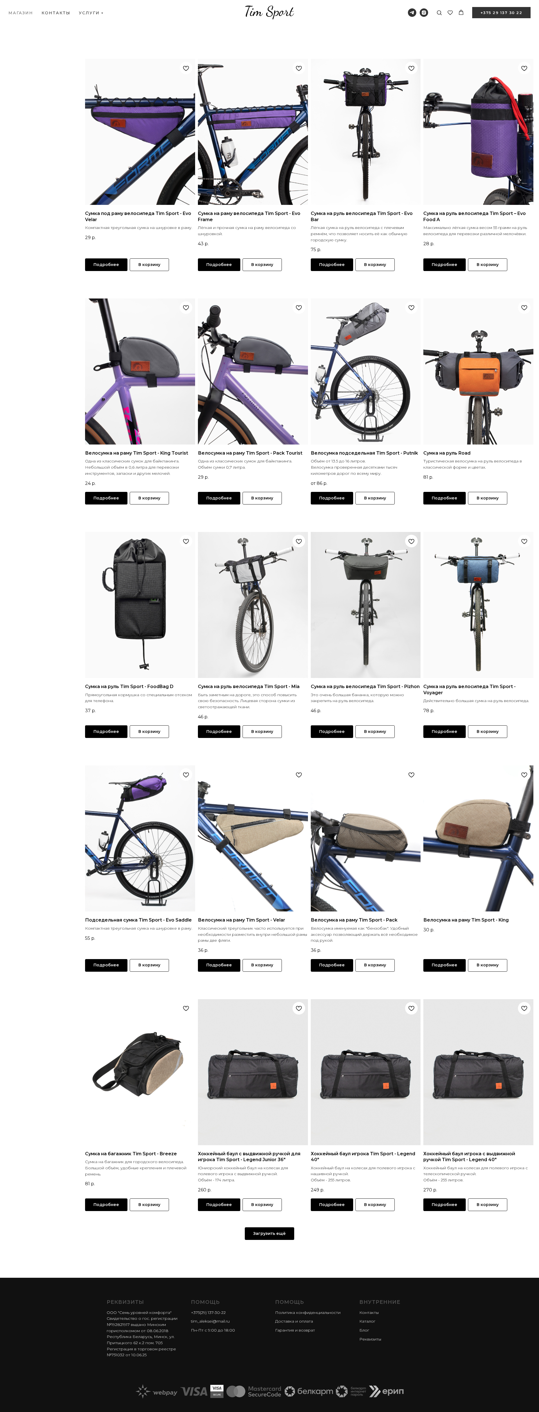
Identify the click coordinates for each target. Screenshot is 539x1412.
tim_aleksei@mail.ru (210, 1321)
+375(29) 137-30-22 (208, 1312)
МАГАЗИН (20, 12)
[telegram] (412, 12)
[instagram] (424, 12)
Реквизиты (370, 1339)
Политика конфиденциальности (308, 1312)
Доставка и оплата (294, 1321)
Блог (364, 1330)
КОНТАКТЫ (56, 12)
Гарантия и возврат (295, 1330)
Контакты (369, 1312)
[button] (439, 12)
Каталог (367, 1321)
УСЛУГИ (89, 12)
